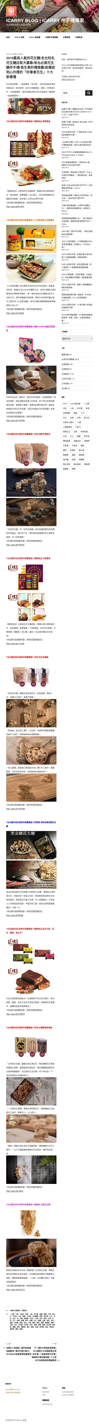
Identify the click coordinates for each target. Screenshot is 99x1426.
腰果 (42, 1323)
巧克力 (32, 1318)
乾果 (26, 1314)
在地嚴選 (35, 1316)
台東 (72, 417)
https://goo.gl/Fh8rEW (15, 544)
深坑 (52, 1320)
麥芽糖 (42, 1327)
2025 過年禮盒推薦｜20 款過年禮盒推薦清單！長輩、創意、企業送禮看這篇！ (77, 317)
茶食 (31, 1325)
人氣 (31, 1314)
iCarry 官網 (19, 37)
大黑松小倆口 (68, 422)
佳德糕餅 (66, 413)
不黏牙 (22, 1314)
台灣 (79, 417)
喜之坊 (86, 417)
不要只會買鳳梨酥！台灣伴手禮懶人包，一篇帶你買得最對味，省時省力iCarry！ (76, 208)
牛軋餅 (74, 445)
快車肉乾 (84, 431)
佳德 (87, 408)
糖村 (33, 1323)
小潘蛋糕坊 (67, 427)
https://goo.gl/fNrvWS (15, 206)
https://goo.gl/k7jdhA (14, 1190)
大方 (51, 1316)
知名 (25, 1323)
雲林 (18, 1327)
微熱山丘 (66, 431)
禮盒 (82, 445)
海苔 (48, 1320)
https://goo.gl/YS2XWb (15, 808)
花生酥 (26, 1325)
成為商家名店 (47, 1404)
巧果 (36, 1318)
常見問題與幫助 (68, 1392)
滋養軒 (87, 440)
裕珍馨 (65, 459)
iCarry (20, 54)
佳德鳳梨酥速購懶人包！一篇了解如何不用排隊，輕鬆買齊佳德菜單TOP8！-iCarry (77, 221)
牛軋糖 (16, 1323)
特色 (44, 1395)
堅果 (41, 1316)
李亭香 (86, 436)
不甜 (16, 1314)
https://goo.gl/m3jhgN (15, 313)
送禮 (73, 459)
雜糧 (14, 1327)
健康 (45, 1314)
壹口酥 (46, 1316)
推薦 (22, 1320)
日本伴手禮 (66, 378)
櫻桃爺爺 (66, 440)
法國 (43, 1320)
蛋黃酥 (81, 454)
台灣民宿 (65, 369)
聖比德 (81, 450)
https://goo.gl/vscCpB (15, 643)
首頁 (8, 37)
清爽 (11, 1323)
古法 (19, 1316)
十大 (82, 413)
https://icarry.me (68, 79)
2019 (65, 403)
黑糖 (73, 468)
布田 (41, 1318)
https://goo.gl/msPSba (15, 420)
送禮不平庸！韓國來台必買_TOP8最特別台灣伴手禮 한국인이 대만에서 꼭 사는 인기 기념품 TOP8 (77, 112)
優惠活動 (65, 354)
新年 (26, 1320)
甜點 (21, 1323)
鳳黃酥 (65, 468)
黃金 (46, 1327)
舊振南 (47, 1323)
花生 (15, 1325)
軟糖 (39, 1325)
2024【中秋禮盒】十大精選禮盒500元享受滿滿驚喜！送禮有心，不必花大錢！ (77, 244)
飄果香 (23, 1327)
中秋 (65, 408)
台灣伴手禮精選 (68, 1395)
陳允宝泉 (66, 464)
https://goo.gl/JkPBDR (15, 1013)
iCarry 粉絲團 (34, 37)
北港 (49, 1314)
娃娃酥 (26, 1318)
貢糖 (35, 1325)
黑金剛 (12, 1329)
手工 (14, 1320)
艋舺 (52, 1323)
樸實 (39, 1320)
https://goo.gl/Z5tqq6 (14, 915)
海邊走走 (77, 440)
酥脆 (43, 1325)
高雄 (36, 1327)
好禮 (21, 1318)
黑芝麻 (52, 1327)
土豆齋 (29, 1316)
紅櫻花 (72, 450)
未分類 (64, 388)
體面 (32, 1327)
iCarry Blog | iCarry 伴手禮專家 (45, 20)
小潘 (79, 422)
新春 (31, 1320)
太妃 (14, 1318)
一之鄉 (86, 403)
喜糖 (24, 1316)
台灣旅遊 (66, 37)
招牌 (18, 1320)
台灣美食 (78, 37)
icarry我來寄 (75, 403)
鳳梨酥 (87, 464)
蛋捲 (73, 454)
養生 (28, 1327)
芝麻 (11, 1325)
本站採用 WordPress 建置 (15, 1420)
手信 (65, 436)
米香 (29, 1323)
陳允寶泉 (77, 464)
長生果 (49, 1325)
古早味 (15, 1316)
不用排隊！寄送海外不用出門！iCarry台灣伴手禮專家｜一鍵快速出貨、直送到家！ (77, 175)
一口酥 (12, 1314)
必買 (49, 1318)
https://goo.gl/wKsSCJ (15, 1289)
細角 (38, 1323)
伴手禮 (36, 1314)
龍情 (16, 1329)
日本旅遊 (65, 383)
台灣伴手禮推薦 (51, 37)
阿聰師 (81, 459)
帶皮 (45, 1318)
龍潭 (21, 1329)
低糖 (41, 1314)
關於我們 (45, 1392)
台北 (65, 417)
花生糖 (20, 1325)
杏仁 (35, 1320)
